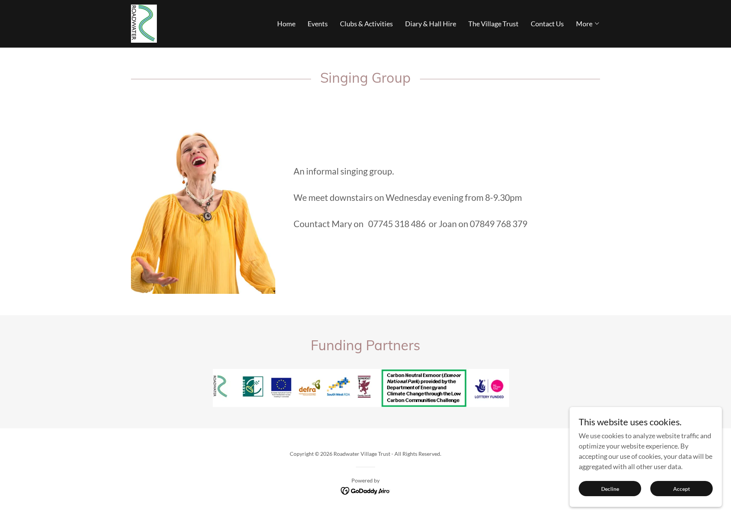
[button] (588, 23)
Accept (681, 489)
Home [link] (286, 23)
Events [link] (318, 23)
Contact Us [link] (547, 23)
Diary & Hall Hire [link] (430, 23)
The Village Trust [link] (493, 23)
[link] (144, 23)
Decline (610, 489)
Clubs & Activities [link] (366, 23)
